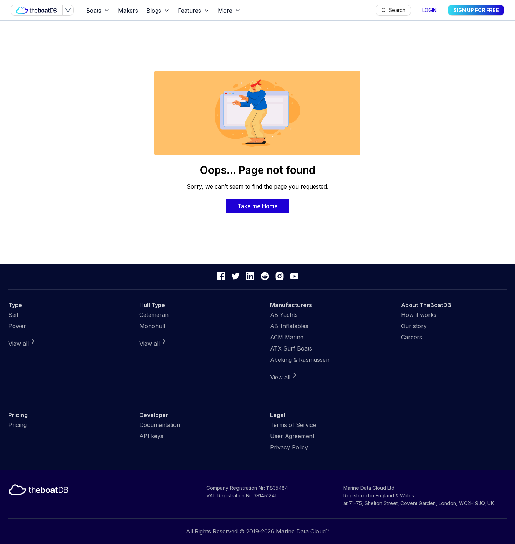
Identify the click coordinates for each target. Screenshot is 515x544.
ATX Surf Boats (291, 348)
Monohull (152, 325)
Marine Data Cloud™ (302, 531)
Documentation (159, 424)
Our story (414, 325)
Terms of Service (293, 424)
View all (18, 343)
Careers (411, 337)
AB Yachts (284, 314)
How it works (419, 314)
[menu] (229, 10)
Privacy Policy (289, 447)
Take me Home (258, 206)
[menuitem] (98, 10)
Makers (128, 10)
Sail (13, 314)
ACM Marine (286, 337)
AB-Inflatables (289, 325)
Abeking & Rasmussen (299, 359)
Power (17, 325)
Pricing (17, 424)
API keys (151, 436)
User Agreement (292, 436)
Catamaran (154, 314)
